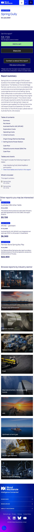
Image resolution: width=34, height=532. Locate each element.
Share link (17, 51)
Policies (19, 514)
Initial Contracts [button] (8, 135)
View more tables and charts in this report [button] (17, 170)
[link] (17, 490)
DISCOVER (5, 499)
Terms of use (6, 514)
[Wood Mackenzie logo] (6, 2)
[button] (26, 3)
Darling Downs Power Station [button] (13, 142)
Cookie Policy (27, 514)
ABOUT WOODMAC (7, 508)
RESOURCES (5, 504)
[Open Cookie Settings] (4, 528)
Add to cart (17, 44)
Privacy (14, 514)
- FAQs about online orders (17, 65)
